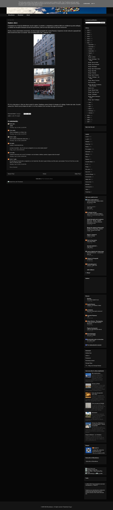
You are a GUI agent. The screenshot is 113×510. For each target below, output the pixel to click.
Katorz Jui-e (91, 88)
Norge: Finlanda (92, 72)
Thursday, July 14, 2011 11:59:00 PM (18, 140)
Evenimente (88, 176)
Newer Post (11, 173)
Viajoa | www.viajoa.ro (93, 199)
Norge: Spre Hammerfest (94, 68)
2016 (88, 32)
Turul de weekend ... (92, 245)
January (90, 112)
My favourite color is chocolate (95, 339)
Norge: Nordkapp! (92, 66)
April (89, 106)
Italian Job (87, 179)
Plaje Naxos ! (90, 247)
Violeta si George (91, 235)
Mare (86, 156)
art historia (90, 310)
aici (86, 493)
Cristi (10, 152)
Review (87, 159)
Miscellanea (11, 15)
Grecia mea (88, 181)
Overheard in (88, 186)
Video (86, 189)
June (89, 102)
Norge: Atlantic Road (93, 90)
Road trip (87, 144)
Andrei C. (11, 159)
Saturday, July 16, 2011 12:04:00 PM (18, 156)
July (89, 55)
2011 (88, 42)
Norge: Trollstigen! (92, 94)
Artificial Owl (88, 353)
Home (44, 173)
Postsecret (88, 358)
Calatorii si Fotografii (92, 258)
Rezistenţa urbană (89, 360)
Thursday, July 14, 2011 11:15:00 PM (18, 134)
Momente (87, 151)
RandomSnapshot (92, 264)
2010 (88, 115)
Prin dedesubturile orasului (94, 345)
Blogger (70, 506)
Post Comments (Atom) (47, 178)
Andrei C (11, 136)
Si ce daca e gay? (91, 340)
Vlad (10, 143)
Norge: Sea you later (93, 62)
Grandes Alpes (89, 161)
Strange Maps (88, 363)
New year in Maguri (91, 335)
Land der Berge (89, 174)
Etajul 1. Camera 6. (92, 234)
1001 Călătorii (90, 269)
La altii (12, 115)
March (90, 108)
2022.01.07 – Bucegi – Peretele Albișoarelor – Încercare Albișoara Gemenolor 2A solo (94, 222)
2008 (88, 119)
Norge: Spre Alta (92, 70)
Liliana (11, 130)
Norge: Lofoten (91, 57)
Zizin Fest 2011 (92, 82)
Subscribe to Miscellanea (92, 461)
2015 (88, 34)
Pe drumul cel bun (92, 212)
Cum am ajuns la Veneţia (98, 403)
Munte (87, 146)
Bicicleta (87, 184)
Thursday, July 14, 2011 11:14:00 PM (18, 127)
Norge (86, 166)
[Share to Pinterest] (30, 114)
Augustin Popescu (92, 315)
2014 (88, 36)
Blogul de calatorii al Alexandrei (95, 227)
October (90, 48)
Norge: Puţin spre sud (93, 92)
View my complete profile (98, 453)
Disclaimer (20, 15)
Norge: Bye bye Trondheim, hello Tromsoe (95, 85)
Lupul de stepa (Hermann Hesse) (94, 329)
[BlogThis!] (26, 114)
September (91, 51)
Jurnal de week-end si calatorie (95, 219)
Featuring (87, 192)
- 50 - (88, 316)
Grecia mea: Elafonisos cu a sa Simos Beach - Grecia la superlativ (98, 424)
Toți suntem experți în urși (93, 299)
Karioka (89, 298)
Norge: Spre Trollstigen (93, 99)
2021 (88, 30)
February (90, 110)
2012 (88, 40)
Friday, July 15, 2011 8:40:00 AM (17, 149)
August (90, 53)
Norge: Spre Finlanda (93, 75)
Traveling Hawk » (91, 206)
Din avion (87, 169)
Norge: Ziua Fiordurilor (93, 64)
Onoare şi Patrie (96, 383)
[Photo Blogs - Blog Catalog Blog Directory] (95, 472)
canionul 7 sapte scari (92, 265)
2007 (88, 121)
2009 (88, 117)
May (89, 104)
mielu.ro (87, 355)
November (91, 46)
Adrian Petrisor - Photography (95, 321)
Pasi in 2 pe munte (92, 240)
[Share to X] (27, 114)
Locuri (86, 136)
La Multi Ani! (90, 259)
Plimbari (87, 141)
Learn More (86, 3)
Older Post (78, 173)
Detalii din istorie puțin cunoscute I (94, 311)
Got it (93, 3)
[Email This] (24, 114)
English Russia (91, 304)
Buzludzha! (94, 412)
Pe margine (17, 115)
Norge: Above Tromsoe (93, 80)
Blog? (88, 272)
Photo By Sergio (91, 333)
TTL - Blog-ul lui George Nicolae (93, 365)
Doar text (87, 171)
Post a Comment (13, 167)
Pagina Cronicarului (92, 328)
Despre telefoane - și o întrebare (93, 434)
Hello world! (89, 208)
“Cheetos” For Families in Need (94, 305)
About (28, 15)
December (91, 44)
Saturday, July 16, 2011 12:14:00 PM (18, 164)
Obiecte (87, 154)
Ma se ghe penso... (96, 373)
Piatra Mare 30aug (91, 241)
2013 (88, 38)
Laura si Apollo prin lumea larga (95, 251)
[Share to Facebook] (29, 114)
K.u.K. (86, 164)
